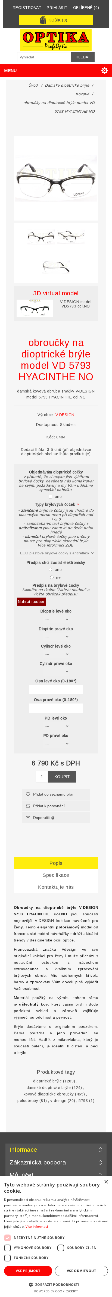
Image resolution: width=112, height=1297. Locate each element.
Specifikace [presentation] (56, 875)
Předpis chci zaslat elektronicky (56, 562)
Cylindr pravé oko (56, 663)
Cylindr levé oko (56, 646)
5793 (83, 1100)
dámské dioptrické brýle (49, 1087)
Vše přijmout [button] (28, 1270)
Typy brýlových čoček (55, 504)
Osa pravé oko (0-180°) (56, 700)
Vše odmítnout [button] (81, 1270)
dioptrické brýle (47, 1081)
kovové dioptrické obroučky (49, 1094)
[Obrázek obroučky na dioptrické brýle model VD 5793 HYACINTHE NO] (41, 236)
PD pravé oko (56, 736)
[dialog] (56, 1236)
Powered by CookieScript (56, 1291)
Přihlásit (57, 7)
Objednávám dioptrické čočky (56, 472)
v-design (58, 1100)
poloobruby (27, 1100)
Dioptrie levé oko (56, 611)
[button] (56, 1284)
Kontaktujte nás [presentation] (56, 887)
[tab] (56, 863)
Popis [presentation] (56, 863)
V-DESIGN (64, 415)
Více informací (37, 1226)
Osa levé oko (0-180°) (56, 681)
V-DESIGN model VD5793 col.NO (75, 304)
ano (58, 496)
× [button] (106, 1182)
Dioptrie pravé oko (56, 629)
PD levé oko (56, 718)
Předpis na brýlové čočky (56, 585)
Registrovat (27, 7)
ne (58, 577)
